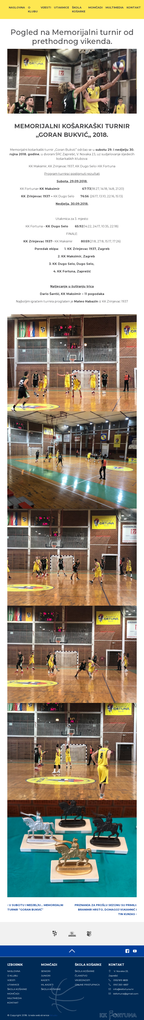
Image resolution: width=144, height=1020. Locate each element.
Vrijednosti (82, 980)
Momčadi (95, 7)
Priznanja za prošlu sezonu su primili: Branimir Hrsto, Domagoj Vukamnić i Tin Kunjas (106, 909)
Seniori (45, 971)
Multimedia (115, 7)
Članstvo (81, 975)
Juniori (45, 975)
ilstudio (53, 1015)
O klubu (33, 9)
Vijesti (46, 7)
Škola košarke (78, 9)
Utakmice (61, 7)
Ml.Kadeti (47, 984)
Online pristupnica (87, 984)
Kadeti (45, 980)
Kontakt (134, 7)
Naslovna (17, 7)
